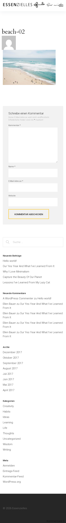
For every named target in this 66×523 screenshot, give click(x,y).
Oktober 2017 (11, 357)
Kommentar (14, 125)
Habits (6, 411)
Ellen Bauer (9, 303)
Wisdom (7, 444)
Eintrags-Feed (11, 471)
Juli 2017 (8, 373)
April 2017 (8, 390)
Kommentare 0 (55, 521)
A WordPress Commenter (18, 298)
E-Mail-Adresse (15, 181)
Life (5, 427)
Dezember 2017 (12, 352)
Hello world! (10, 260)
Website (12, 196)
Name (11, 166)
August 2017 (10, 368)
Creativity (8, 406)
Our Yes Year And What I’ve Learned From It (28, 266)
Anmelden (9, 465)
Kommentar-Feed (13, 476)
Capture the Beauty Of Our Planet (22, 277)
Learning (8, 422)
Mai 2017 (8, 384)
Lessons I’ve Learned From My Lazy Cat (26, 282)
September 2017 (13, 363)
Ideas (6, 417)
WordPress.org (12, 481)
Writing (7, 449)
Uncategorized (12, 438)
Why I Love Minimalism (16, 271)
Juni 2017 (8, 379)
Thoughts (8, 433)
